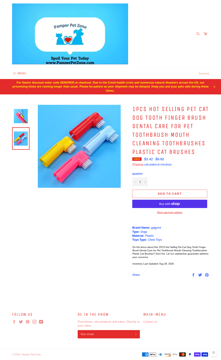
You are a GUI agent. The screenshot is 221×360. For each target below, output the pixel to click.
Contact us (150, 321)
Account (204, 73)
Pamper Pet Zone (31, 354)
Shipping (137, 164)
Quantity (137, 174)
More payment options (169, 212)
